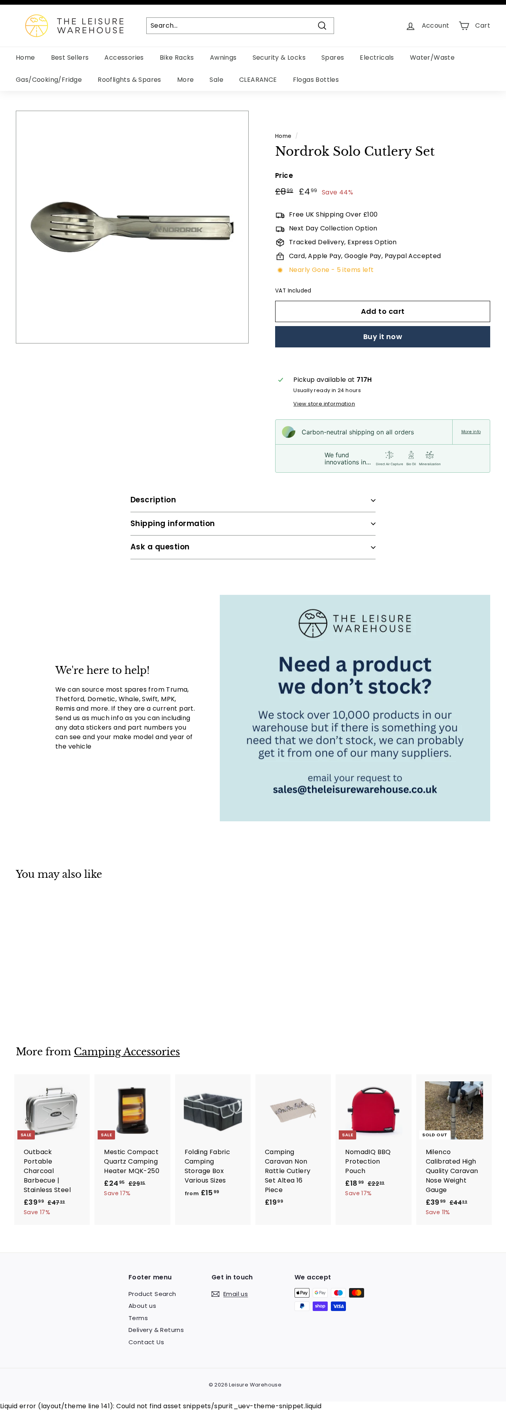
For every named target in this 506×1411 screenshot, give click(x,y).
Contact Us (146, 1342)
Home (25, 57)
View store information (324, 403)
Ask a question (160, 546)
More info (471, 432)
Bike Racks (177, 57)
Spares (332, 57)
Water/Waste (432, 57)
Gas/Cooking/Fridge (49, 79)
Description (153, 499)
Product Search (152, 1294)
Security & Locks (279, 57)
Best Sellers (70, 57)
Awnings (223, 57)
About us (142, 1306)
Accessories (123, 57)
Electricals (377, 57)
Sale (216, 79)
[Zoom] (132, 227)
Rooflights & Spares (129, 79)
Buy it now (382, 336)
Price (284, 175)
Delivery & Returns (156, 1330)
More (185, 79)
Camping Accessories (127, 1052)
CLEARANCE (258, 79)
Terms (138, 1318)
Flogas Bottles (316, 79)
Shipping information (172, 523)
